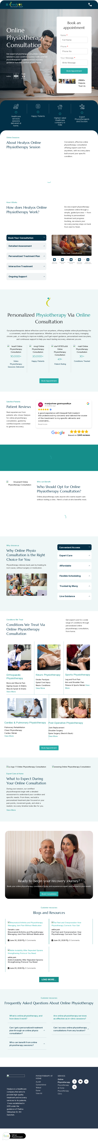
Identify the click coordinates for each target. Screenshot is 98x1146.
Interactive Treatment (21, 266)
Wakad (38, 1088)
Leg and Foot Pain (72, 679)
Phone (64, 46)
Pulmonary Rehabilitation (14, 727)
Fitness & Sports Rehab (75, 685)
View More (11, 692)
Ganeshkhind (41, 1085)
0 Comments (30, 940)
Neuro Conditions (43, 685)
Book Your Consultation (20, 238)
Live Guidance (67, 596)
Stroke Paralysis (42, 679)
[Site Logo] (16, 5)
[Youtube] (80, 1081)
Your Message (67, 58)
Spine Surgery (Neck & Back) (60, 733)
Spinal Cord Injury (43, 682)
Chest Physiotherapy (13, 730)
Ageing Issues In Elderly (16, 686)
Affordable (65, 565)
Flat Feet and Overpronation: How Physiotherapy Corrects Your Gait (66, 933)
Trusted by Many (69, 586)
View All (39, 1093)
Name (64, 35)
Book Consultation (49, 894)
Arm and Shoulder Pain (74, 682)
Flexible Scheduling (70, 576)
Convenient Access (69, 547)
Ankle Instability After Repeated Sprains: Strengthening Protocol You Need (25, 961)
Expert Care (66, 555)
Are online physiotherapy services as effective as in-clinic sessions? (70, 1017)
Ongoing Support (18, 276)
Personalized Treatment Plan (24, 256)
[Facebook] (74, 1081)
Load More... (49, 979)
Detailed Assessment (20, 246)
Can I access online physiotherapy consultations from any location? (70, 1029)
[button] (8, 5)
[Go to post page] (27, 924)
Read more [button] (42, 424)
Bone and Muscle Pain (15, 683)
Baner (38, 1090)
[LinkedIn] (74, 1087)
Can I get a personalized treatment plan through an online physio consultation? (26, 1030)
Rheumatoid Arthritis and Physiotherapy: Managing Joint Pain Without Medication (26, 933)
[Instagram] (86, 1081)
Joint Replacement (56, 727)
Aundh (38, 1082)
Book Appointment (74, 71)
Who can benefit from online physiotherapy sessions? (23, 1043)
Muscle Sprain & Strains (16, 689)
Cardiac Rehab (10, 733)
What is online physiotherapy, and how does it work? (25, 1017)
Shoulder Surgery (55, 730)
